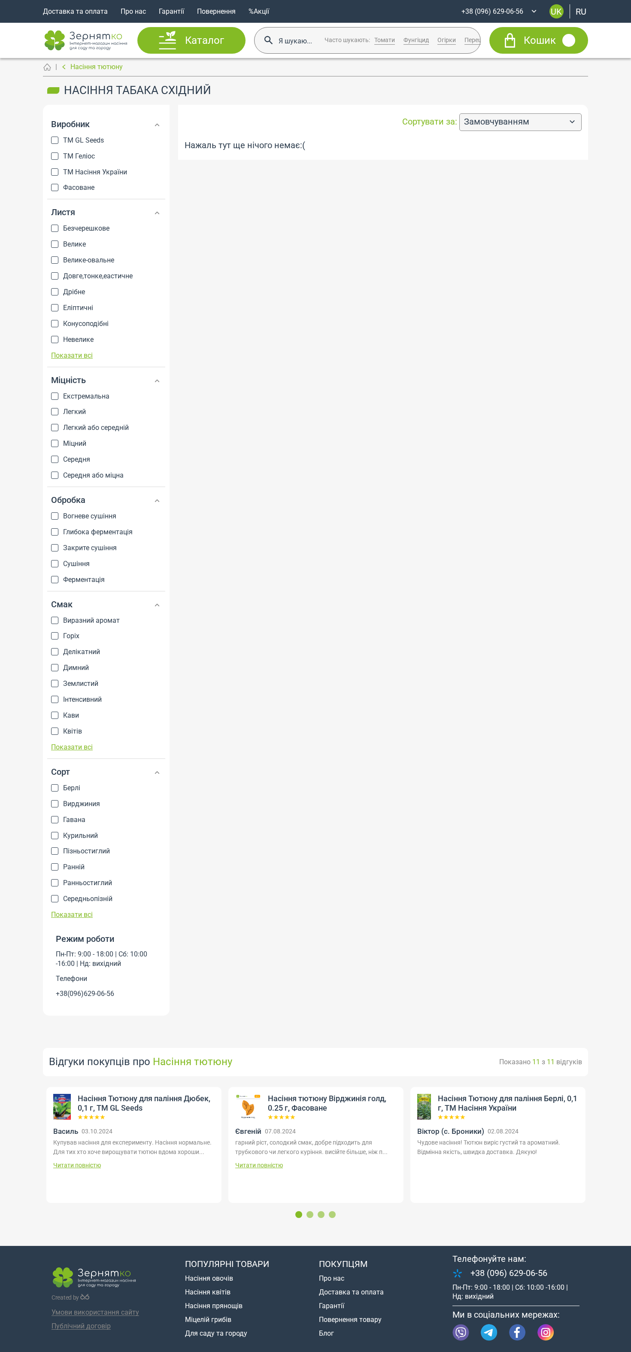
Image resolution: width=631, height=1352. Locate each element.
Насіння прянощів (214, 1306)
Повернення (216, 11)
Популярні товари (227, 1264)
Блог (326, 1333)
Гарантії (171, 11)
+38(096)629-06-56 (85, 994)
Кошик (540, 40)
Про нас (133, 11)
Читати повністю (128, 1165)
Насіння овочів (209, 1278)
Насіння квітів (208, 1292)
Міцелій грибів (208, 1319)
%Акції (259, 11)
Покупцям (343, 1264)
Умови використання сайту (95, 1312)
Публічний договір (81, 1326)
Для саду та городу (216, 1333)
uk (556, 11)
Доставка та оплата (75, 11)
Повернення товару (350, 1319)
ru (581, 11)
